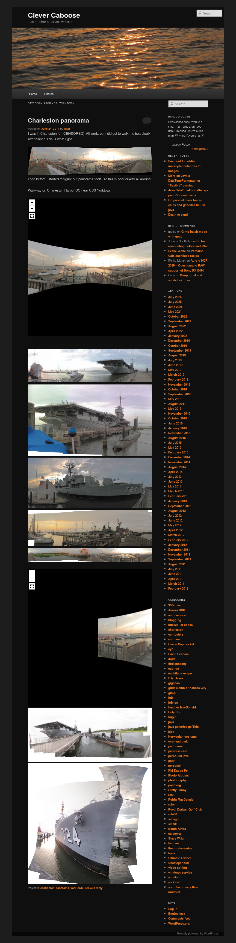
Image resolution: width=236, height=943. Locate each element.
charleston (47, 888)
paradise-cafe (177, 751)
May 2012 (174, 525)
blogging (174, 620)
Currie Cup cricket (181, 644)
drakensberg (177, 663)
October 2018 (177, 389)
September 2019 (179, 350)
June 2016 (175, 423)
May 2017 (174, 408)
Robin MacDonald (181, 799)
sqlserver (174, 833)
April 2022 (175, 331)
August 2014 (177, 467)
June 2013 (175, 481)
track (171, 853)
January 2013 (177, 501)
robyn (172, 804)
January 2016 (177, 428)
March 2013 (176, 491)
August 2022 (177, 326)
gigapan (174, 683)
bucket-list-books (180, 624)
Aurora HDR (176, 610)
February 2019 (178, 379)
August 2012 (177, 510)
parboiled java (178, 756)
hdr (170, 697)
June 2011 (175, 573)
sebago (173, 819)
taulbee (173, 843)
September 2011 (179, 559)
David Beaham (178, 654)
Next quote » (200, 149)
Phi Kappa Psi (178, 770)
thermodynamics (180, 848)
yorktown (77, 888)
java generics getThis (183, 726)
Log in (172, 908)
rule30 (172, 814)
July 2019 (175, 360)
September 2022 (179, 321)
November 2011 (179, 554)
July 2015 (175, 442)
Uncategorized (178, 862)
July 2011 (175, 569)
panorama (62, 888)
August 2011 (177, 564)
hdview (173, 702)
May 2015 (174, 447)
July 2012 (175, 515)
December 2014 (179, 457)
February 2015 (178, 452)
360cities (174, 605)
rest (171, 794)
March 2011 (176, 583)
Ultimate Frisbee (180, 858)
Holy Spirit (175, 712)
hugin (172, 717)
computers (175, 634)
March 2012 (176, 535)
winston (174, 877)
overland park (178, 741)
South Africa (177, 828)
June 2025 (175, 306)
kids (171, 731)
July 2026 (175, 297)
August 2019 (177, 355)
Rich (67, 128)
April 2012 (175, 530)
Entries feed (176, 913)
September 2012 (179, 506)
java (171, 721)
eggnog (173, 668)
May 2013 (174, 486)
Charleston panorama (58, 120)
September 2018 (179, 394)
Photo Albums (178, 775)
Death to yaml (178, 214)
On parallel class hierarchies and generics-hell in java (186, 205)
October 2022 (177, 316)
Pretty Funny (177, 790)
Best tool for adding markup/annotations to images (184, 166)
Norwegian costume (182, 736)
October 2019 (177, 345)
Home (33, 94)
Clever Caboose (54, 15)
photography (177, 780)
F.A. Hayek (175, 678)
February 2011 (178, 588)
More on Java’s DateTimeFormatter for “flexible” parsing (184, 180)
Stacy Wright (177, 838)
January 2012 (177, 544)
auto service (177, 615)
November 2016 (179, 413)
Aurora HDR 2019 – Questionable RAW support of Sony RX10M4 (187, 265)
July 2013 (175, 476)
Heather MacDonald (182, 707)
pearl (171, 760)
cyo (170, 649)
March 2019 (176, 374)
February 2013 (178, 496)
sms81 (172, 824)
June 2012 (175, 520)
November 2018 (179, 384)
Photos (49, 94)
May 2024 (174, 311)
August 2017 (177, 403)
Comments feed (179, 918)
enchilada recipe (180, 673)
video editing (177, 867)
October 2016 (177, 418)
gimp (172, 693)
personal (174, 765)
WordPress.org (179, 923)
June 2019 (175, 365)
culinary (174, 639)
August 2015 (177, 438)
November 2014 (179, 462)
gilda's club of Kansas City (187, 687)
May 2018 (174, 399)
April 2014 (175, 472)
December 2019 (179, 340)
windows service (180, 872)
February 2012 (178, 540)
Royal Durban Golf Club (185, 809)
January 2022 (177, 335)
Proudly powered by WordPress (198, 933)
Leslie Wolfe (177, 251)
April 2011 (175, 578)
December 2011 (179, 549)
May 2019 (174, 369)
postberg (174, 785)
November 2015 (179, 433)
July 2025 (175, 301)
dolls (171, 658)
